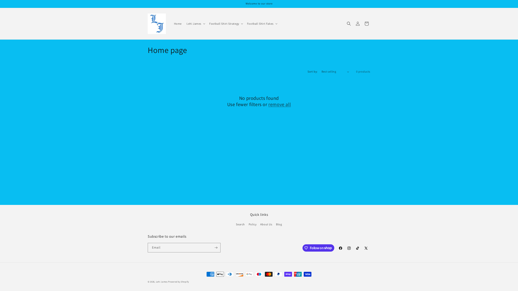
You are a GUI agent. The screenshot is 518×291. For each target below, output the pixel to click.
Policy (253, 224)
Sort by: (312, 71)
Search (240, 224)
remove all (279, 104)
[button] (195, 23)
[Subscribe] (215, 247)
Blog (279, 224)
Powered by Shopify (178, 281)
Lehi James (162, 281)
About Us (266, 224)
